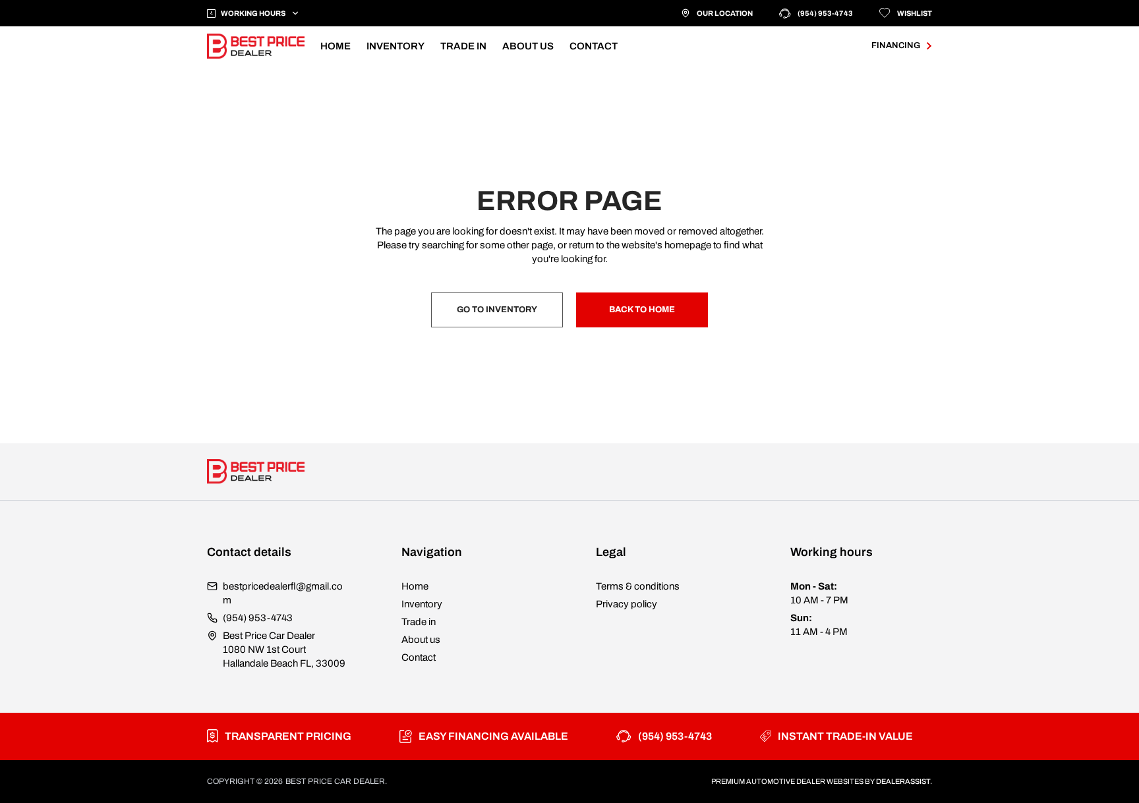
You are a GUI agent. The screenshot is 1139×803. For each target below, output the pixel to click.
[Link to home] (256, 46)
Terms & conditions (638, 586)
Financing (895, 45)
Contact (594, 46)
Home (335, 46)
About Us (528, 46)
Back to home (642, 309)
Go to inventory (497, 309)
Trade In (463, 46)
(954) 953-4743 (825, 13)
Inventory (395, 46)
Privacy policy (626, 604)
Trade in (418, 622)
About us (420, 639)
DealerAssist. (904, 781)
